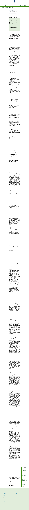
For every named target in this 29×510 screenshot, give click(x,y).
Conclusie (23, 484)
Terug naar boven (23, 486)
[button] (11, 10)
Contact (4, 495)
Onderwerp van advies (24, 472)
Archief (17, 493)
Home (3, 7)
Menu (5, 5)
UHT (3, 499)
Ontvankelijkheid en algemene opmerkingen (24, 476)
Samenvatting (24, 470)
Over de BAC (4, 493)
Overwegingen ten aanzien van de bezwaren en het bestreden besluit (24, 481)
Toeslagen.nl (4, 501)
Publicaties (6, 7)
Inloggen (24, 5)
